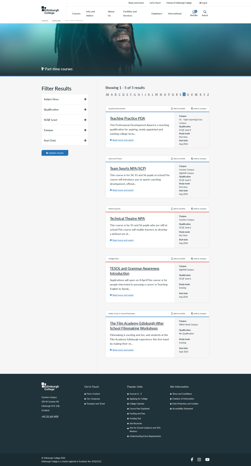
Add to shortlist (179, 108)
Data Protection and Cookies (185, 403)
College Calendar (137, 403)
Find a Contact (93, 393)
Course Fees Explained (139, 408)
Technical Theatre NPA (127, 218)
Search (205, 15)
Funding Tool (135, 418)
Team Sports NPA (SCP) (128, 168)
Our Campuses (93, 398)
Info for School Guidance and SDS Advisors (145, 429)
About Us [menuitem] (111, 13)
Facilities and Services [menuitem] (130, 13)
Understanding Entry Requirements (145, 436)
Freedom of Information (183, 398)
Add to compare (200, 108)
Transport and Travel (96, 403)
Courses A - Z (136, 393)
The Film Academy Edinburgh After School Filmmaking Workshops (137, 326)
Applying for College (138, 398)
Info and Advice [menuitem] (90, 13)
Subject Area (51, 99)
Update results (56, 152)
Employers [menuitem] (157, 13)
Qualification (51, 109)
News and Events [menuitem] (136, 2)
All (107, 94)
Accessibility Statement (182, 408)
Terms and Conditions (182, 393)
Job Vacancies (136, 423)
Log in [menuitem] (204, 2)
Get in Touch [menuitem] (155, 2)
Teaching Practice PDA (127, 118)
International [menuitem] (174, 13)
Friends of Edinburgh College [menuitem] (179, 2)
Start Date (50, 140)
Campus (48, 130)
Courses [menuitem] (76, 13)
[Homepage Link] (61, 387)
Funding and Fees (137, 413)
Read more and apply (123, 140)
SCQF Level (50, 120)
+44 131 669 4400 (50, 416)
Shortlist (194, 13)
